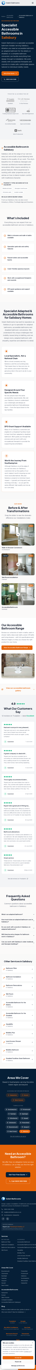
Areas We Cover (7, 1268)
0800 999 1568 (11, 79)
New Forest (13, 1131)
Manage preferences (18, 1366)
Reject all (18, 1362)
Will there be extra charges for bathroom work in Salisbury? (15, 935)
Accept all (18, 1357)
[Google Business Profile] (7, 1218)
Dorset (26, 1095)
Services (4, 1236)
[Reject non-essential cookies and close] (32, 1343)
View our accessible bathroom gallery (18, 689)
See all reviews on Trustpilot (17, 879)
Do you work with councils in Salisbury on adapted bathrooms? (15, 928)
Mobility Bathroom (22, 1258)
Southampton (12, 1109)
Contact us (27, 1351)
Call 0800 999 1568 (19, 1181)
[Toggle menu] (33, 3)
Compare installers (7, 1300)
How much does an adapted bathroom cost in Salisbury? (17, 921)
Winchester (14, 1118)
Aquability (20, 1250)
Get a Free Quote (9, 73)
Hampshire (13, 1095)
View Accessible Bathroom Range (16, 648)
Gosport (26, 1127)
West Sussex (19, 1100)
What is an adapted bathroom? (12, 914)
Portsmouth (26, 1109)
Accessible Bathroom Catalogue (11, 1302)
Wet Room (4, 1250)
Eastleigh (25, 1114)
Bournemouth (13, 1127)
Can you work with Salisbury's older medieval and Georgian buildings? (17, 943)
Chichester (12, 1122)
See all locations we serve (18, 1136)
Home (3, 16)
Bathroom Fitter (6, 1242)
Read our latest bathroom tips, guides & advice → (16, 1309)
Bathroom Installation (7, 1245)
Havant (26, 1118)
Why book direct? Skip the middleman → (13, 1312)
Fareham (13, 1114)
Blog (3, 1306)
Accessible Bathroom (23, 1242)
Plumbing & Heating (12, 1227)
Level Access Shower (23, 1255)
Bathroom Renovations (8, 1247)
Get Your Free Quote (17, 1175)
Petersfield (25, 1122)
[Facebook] (3, 1218)
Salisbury (26, 1131)
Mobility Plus (21, 1253)
